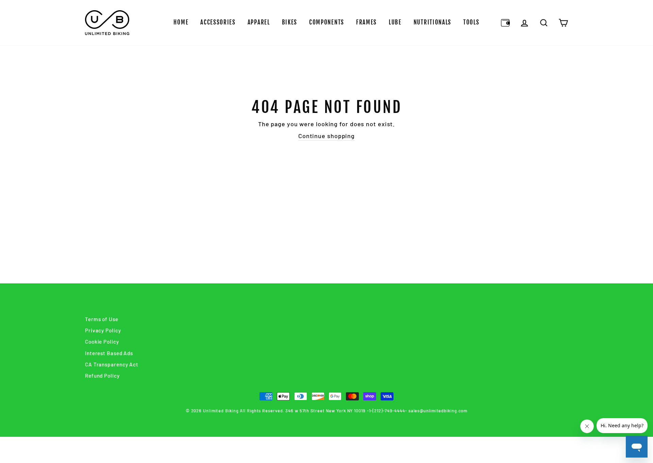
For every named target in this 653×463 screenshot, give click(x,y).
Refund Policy (102, 376)
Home (180, 22)
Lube (395, 22)
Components (326, 22)
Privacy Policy (103, 330)
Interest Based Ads (109, 353)
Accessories (218, 22)
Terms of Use (101, 319)
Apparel (259, 22)
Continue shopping (326, 135)
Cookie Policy (102, 341)
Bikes (290, 22)
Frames (366, 22)
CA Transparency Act (111, 364)
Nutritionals (432, 22)
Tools (471, 22)
